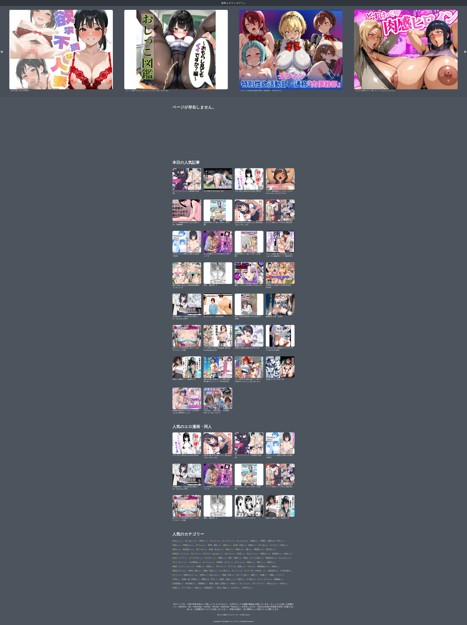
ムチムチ (285, 558)
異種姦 (203, 583)
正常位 (271, 549)
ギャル (230, 554)
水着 (241, 554)
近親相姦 (178, 583)
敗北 (199, 588)
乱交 (288, 554)
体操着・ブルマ (225, 562)
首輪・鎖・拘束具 (191, 579)
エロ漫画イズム (226, 615)
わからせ (215, 575)
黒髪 (271, 562)
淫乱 (234, 583)
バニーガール (265, 579)
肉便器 (277, 554)
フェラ (216, 541)
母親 (176, 588)
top (218, 615)
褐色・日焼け (210, 571)
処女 (227, 545)
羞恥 (222, 558)
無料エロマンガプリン (233, 3)
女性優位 (191, 583)
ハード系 (188, 588)
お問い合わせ (245, 615)
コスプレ (211, 558)
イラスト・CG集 (279, 545)
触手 (255, 575)
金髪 (211, 566)
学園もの (189, 545)
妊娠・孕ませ (217, 549)
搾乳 (204, 575)
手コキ (221, 566)
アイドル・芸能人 (237, 566)
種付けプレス (180, 571)
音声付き (248, 588)
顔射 (276, 566)
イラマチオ (196, 558)
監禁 (251, 562)
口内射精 (195, 562)
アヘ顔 (263, 545)
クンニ (240, 562)
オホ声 (236, 588)
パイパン (238, 571)
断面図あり (264, 566)
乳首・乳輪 (223, 588)
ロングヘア (259, 583)
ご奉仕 (252, 579)
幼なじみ (273, 583)
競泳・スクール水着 (254, 558)
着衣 (240, 549)
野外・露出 (215, 545)
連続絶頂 (271, 558)
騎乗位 (259, 549)
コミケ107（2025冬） (256, 571)
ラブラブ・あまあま (213, 554)
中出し (178, 541)
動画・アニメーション (183, 566)
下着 (176, 579)
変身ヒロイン (191, 575)
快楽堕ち (189, 549)
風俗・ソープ (277, 575)
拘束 (253, 545)
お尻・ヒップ (180, 558)
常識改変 (210, 588)
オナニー (253, 554)
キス (252, 566)
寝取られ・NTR (210, 579)
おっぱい (191, 541)
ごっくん (246, 583)
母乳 (241, 579)
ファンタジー (180, 562)
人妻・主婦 (240, 545)
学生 (177, 549)
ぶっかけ (243, 541)
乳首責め (274, 571)
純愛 (264, 575)
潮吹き (265, 554)
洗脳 (200, 566)
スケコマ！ (236, 615)
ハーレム (209, 562)
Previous (2, 52)
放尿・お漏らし (227, 579)
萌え (261, 562)
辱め (177, 545)
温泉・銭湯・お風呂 (219, 583)
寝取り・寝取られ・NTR (272, 541)
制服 (255, 541)
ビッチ (196, 554)
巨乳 (204, 541)
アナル (201, 545)
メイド (177, 575)
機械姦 (279, 579)
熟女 (230, 549)
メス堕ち (225, 571)
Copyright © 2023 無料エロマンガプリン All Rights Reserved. (233, 621)
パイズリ (229, 541)
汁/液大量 (287, 571)
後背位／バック (181, 554)
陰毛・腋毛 (195, 571)
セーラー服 (243, 575)
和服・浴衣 (228, 575)
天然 (284, 583)
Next (465, 52)
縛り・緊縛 (235, 558)
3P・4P (202, 549)
